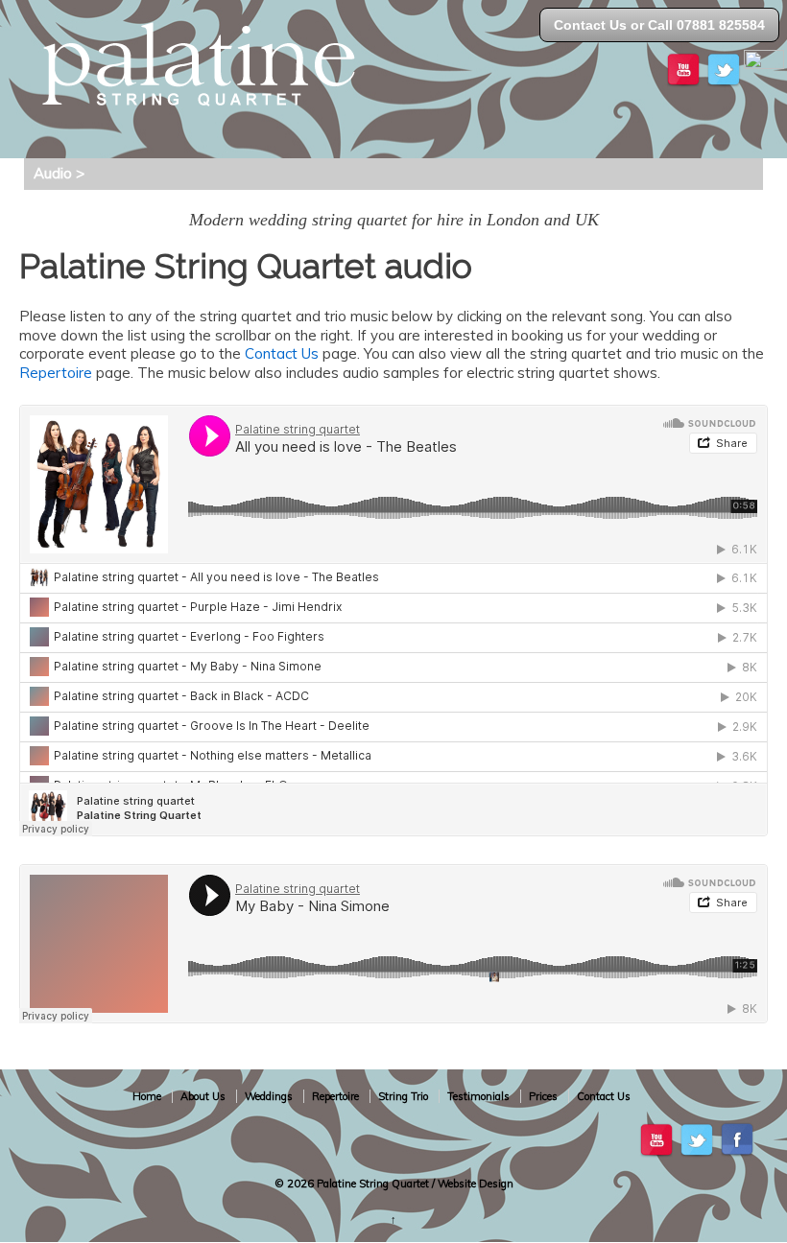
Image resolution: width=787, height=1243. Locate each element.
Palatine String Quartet (373, 1183)
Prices (543, 1096)
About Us (203, 1096)
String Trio (403, 1096)
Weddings (269, 1096)
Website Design (475, 1183)
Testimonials (478, 1096)
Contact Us (282, 353)
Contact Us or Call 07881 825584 (659, 25)
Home (146, 1096)
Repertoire (55, 373)
